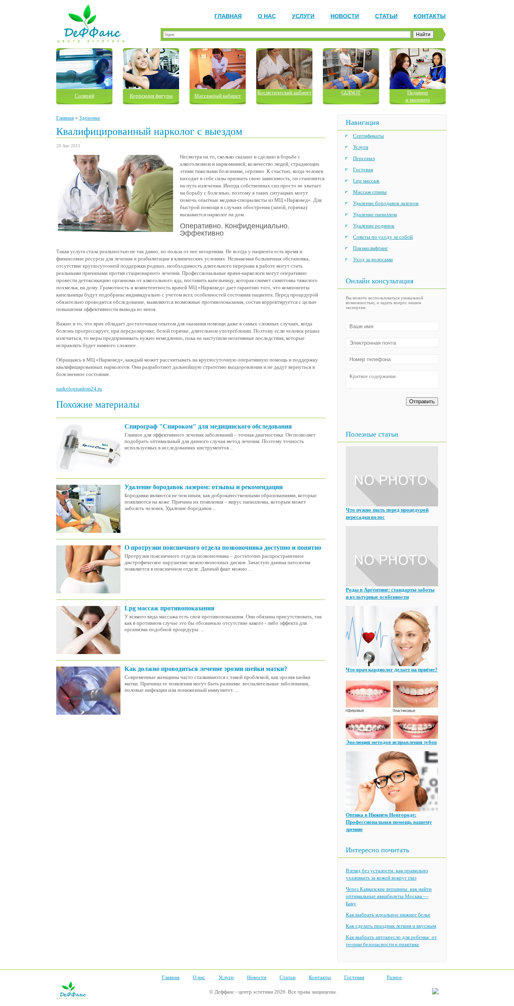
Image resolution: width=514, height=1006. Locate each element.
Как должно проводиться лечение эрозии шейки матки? (205, 668)
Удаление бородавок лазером (385, 203)
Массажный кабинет (217, 96)
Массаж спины (370, 192)
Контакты (430, 16)
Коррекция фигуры (151, 96)
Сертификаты (368, 136)
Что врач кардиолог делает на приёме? (392, 670)
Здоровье (89, 118)
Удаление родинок (373, 226)
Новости (344, 16)
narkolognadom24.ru (79, 389)
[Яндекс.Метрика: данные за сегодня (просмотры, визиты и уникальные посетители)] (435, 991)
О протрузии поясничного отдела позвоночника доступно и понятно (222, 547)
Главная (228, 16)
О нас (267, 16)
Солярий (84, 96)
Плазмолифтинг (370, 248)
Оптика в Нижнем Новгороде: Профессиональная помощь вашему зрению (389, 822)
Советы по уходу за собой (383, 237)
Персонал (364, 158)
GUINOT (351, 92)
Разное (394, 977)
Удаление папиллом (375, 214)
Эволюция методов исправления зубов (391, 742)
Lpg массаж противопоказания (169, 608)
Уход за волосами (373, 259)
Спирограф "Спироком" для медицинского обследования (208, 426)
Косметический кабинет (284, 92)
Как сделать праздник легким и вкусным (391, 926)
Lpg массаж (366, 181)
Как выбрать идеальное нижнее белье (388, 915)
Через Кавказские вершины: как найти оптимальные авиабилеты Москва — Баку (389, 896)
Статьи (386, 16)
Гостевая (363, 170)
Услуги (303, 16)
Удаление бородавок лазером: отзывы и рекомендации (203, 487)
